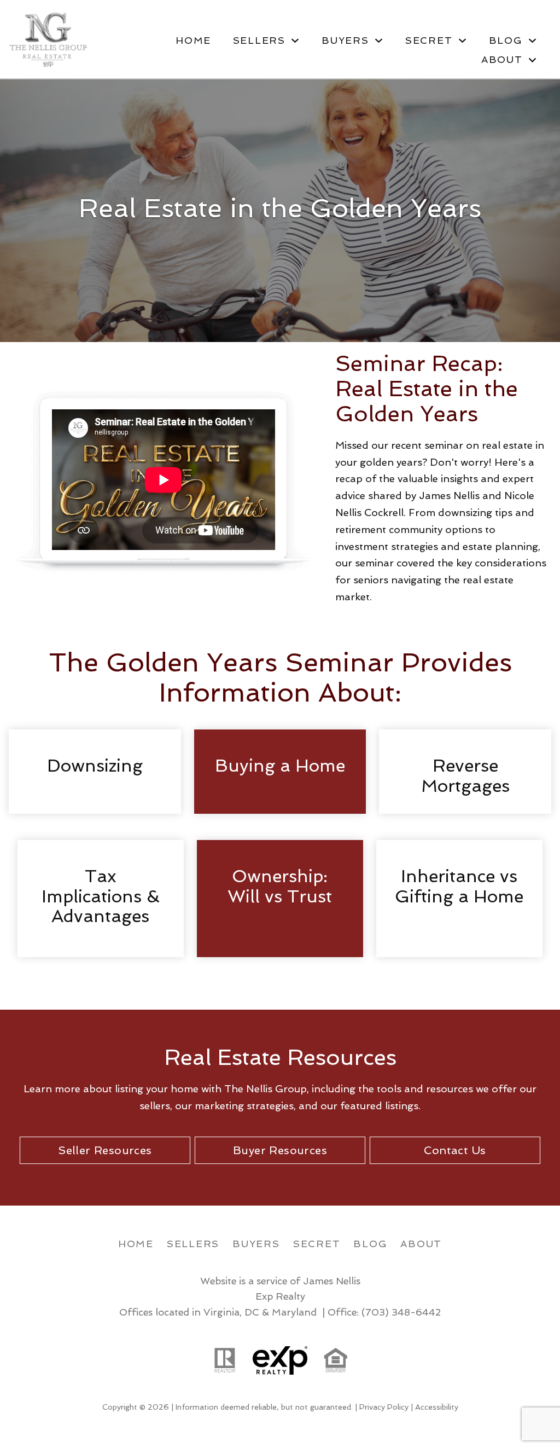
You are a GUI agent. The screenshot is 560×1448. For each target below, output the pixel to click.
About (421, 1243)
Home (193, 40)
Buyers (256, 1243)
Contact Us (455, 1150)
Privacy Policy (384, 1407)
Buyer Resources (280, 1150)
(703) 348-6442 (401, 1312)
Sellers (193, 1243)
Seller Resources (104, 1150)
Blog (370, 1243)
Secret (317, 1243)
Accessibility (436, 1407)
